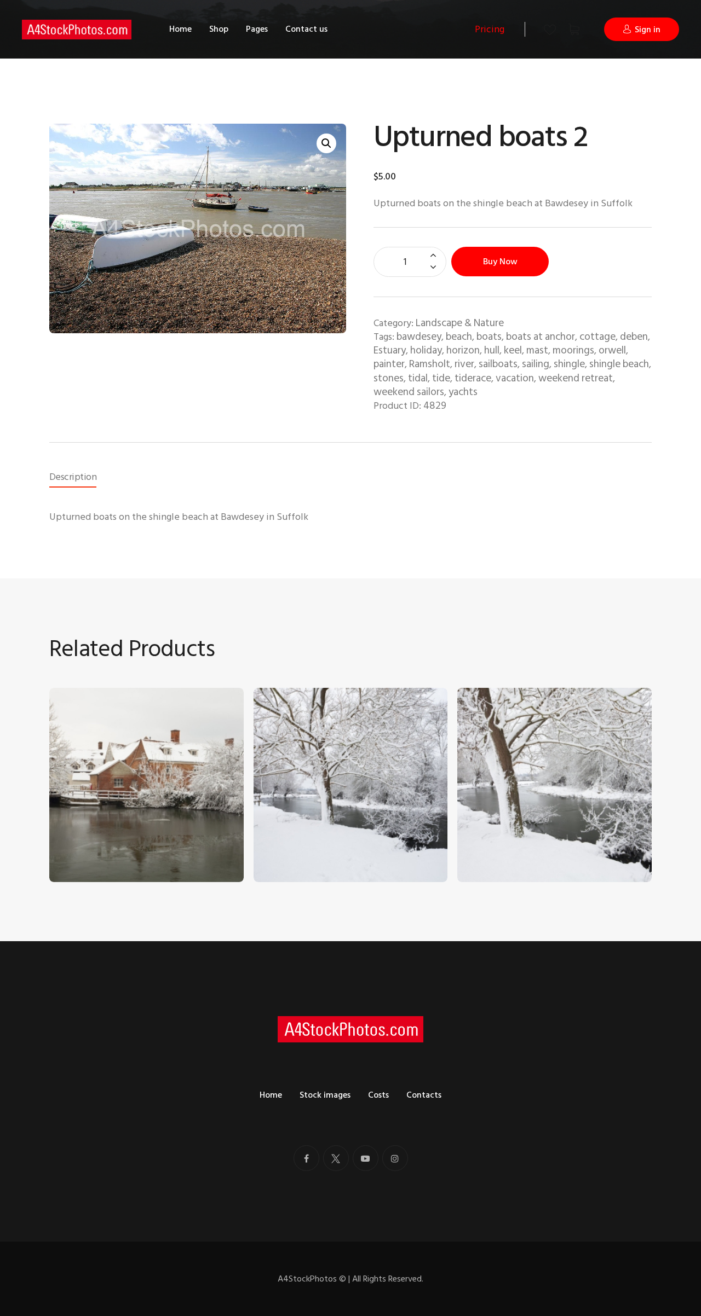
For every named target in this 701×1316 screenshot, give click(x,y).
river (464, 364)
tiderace (473, 378)
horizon (463, 350)
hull (491, 350)
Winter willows (497, 832)
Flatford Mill (82, 832)
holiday (426, 350)
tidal (418, 378)
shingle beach (619, 364)
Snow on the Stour (300, 832)
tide (441, 378)
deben (634, 336)
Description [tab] (72, 477)
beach (459, 336)
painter (389, 364)
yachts (463, 392)
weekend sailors (409, 392)
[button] (326, 143)
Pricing (489, 29)
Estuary (390, 350)
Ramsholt (429, 364)
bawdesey (419, 336)
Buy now (500, 261)
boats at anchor (540, 336)
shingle (569, 364)
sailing (535, 364)
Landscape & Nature (460, 323)
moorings (573, 350)
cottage (597, 336)
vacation (515, 378)
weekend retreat (575, 378)
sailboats (498, 364)
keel (513, 350)
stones (389, 378)
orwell (612, 350)
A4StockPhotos (312, 1279)
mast (537, 350)
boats (489, 336)
